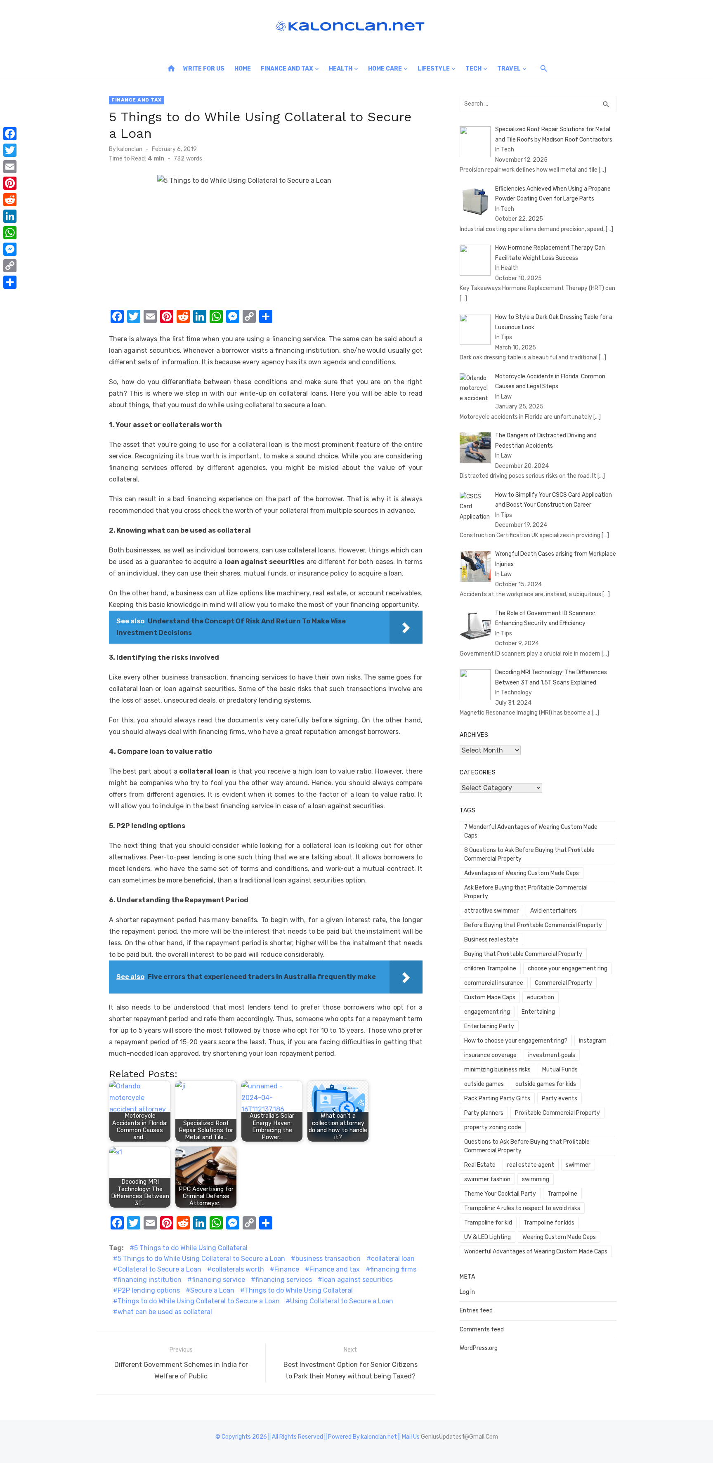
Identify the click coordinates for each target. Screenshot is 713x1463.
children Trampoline (490, 968)
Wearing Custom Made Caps (559, 1237)
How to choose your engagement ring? (515, 1040)
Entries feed (476, 1310)
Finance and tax (334, 1269)
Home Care (385, 68)
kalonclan (129, 149)
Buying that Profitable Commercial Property (523, 954)
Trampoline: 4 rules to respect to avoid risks (522, 1208)
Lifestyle (434, 68)
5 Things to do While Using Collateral (191, 1248)
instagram (593, 1040)
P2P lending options (149, 1290)
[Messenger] (10, 249)
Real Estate (480, 1164)
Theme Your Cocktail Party (500, 1193)
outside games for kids (545, 1084)
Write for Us (203, 68)
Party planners (483, 1112)
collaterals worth (238, 1269)
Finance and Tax (287, 68)
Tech (473, 68)
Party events (559, 1098)
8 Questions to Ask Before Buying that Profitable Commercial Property (529, 854)
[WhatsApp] (10, 232)
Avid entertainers (553, 910)
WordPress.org (479, 1348)
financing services (283, 1280)
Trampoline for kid (488, 1222)
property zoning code (492, 1127)
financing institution (150, 1280)
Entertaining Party (489, 1026)
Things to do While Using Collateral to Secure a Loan (199, 1301)
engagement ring (487, 1011)
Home (242, 68)
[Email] (10, 166)
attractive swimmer (491, 910)
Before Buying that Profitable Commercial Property (533, 925)
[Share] (10, 282)
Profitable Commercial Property (557, 1112)
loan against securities (357, 1280)
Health (340, 68)
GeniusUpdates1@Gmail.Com (459, 1436)
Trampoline (562, 1193)
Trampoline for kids (549, 1222)
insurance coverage (490, 1055)
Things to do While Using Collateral (299, 1290)
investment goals (551, 1055)
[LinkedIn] (10, 216)
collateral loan (393, 1258)
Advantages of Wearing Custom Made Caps (521, 873)
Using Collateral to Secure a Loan (341, 1301)
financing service (218, 1280)
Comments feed (482, 1329)
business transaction (328, 1258)
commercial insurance (493, 982)
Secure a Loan (212, 1290)
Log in (467, 1291)
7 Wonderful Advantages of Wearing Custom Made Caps (530, 831)
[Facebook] (10, 133)
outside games (484, 1084)
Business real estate (491, 939)
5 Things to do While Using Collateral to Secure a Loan (201, 1258)
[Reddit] (10, 199)
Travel (509, 68)
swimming (535, 1179)
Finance (286, 1269)
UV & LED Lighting (487, 1237)
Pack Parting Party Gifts (497, 1098)
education (540, 997)
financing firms (393, 1269)
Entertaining (538, 1011)
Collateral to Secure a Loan (159, 1269)
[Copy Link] (10, 265)
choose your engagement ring (567, 968)
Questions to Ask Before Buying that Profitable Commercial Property (527, 1146)
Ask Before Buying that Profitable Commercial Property (526, 892)
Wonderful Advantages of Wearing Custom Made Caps (535, 1251)
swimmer (578, 1164)
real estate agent (530, 1164)
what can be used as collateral (165, 1312)
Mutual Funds (560, 1069)
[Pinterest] (10, 183)
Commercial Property (563, 982)
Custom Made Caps (489, 997)
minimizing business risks (497, 1069)
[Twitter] (10, 150)
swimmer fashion (487, 1179)
